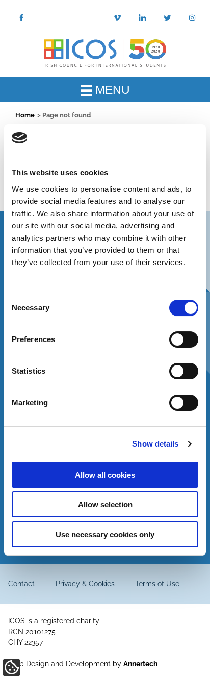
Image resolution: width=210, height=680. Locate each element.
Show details (155, 443)
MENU (111, 89)
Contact (21, 584)
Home (25, 115)
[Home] (105, 52)
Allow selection (105, 504)
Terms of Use (157, 584)
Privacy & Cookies (85, 584)
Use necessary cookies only (105, 534)
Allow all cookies (105, 474)
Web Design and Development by (83, 664)
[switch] (183, 339)
